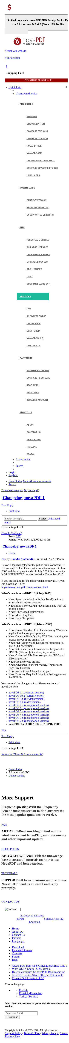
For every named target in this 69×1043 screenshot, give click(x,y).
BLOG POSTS (10, 848)
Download (18, 947)
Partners (16, 937)
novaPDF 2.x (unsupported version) (28, 720)
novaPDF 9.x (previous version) (26, 698)
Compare (17, 953)
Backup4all (26, 915)
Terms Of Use (32, 1033)
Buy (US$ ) (16, 31)
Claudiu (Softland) (11, 533)
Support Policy (13, 1033)
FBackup (39, 915)
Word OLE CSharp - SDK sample (31, 968)
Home (15, 928)
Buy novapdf (31, 490)
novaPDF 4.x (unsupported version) (28, 714)
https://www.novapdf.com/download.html (24, 587)
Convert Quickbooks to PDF (28, 978)
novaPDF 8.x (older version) (24, 701)
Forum (15, 956)
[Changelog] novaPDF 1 (23, 497)
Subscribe (12, 1017)
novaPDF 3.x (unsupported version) (28, 717)
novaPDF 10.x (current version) (26, 695)
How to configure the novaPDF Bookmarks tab (38, 971)
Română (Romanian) (30, 993)
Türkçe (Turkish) (28, 996)
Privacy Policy (50, 1033)
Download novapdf (12, 490)
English (23, 990)
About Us (17, 931)
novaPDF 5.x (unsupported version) (28, 711)
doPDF (20, 918)
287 (18, 536)
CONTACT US (10, 901)
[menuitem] (26, 93)
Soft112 (48, 918)
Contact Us (18, 934)
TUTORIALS (9, 873)
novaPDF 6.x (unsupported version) (28, 708)
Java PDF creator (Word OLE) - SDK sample (37, 975)
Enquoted (34, 921)
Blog (15, 959)
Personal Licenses (22, 950)
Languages (18, 941)
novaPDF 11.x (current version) (26, 692)
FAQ (4, 824)
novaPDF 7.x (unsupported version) (28, 705)
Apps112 (58, 918)
